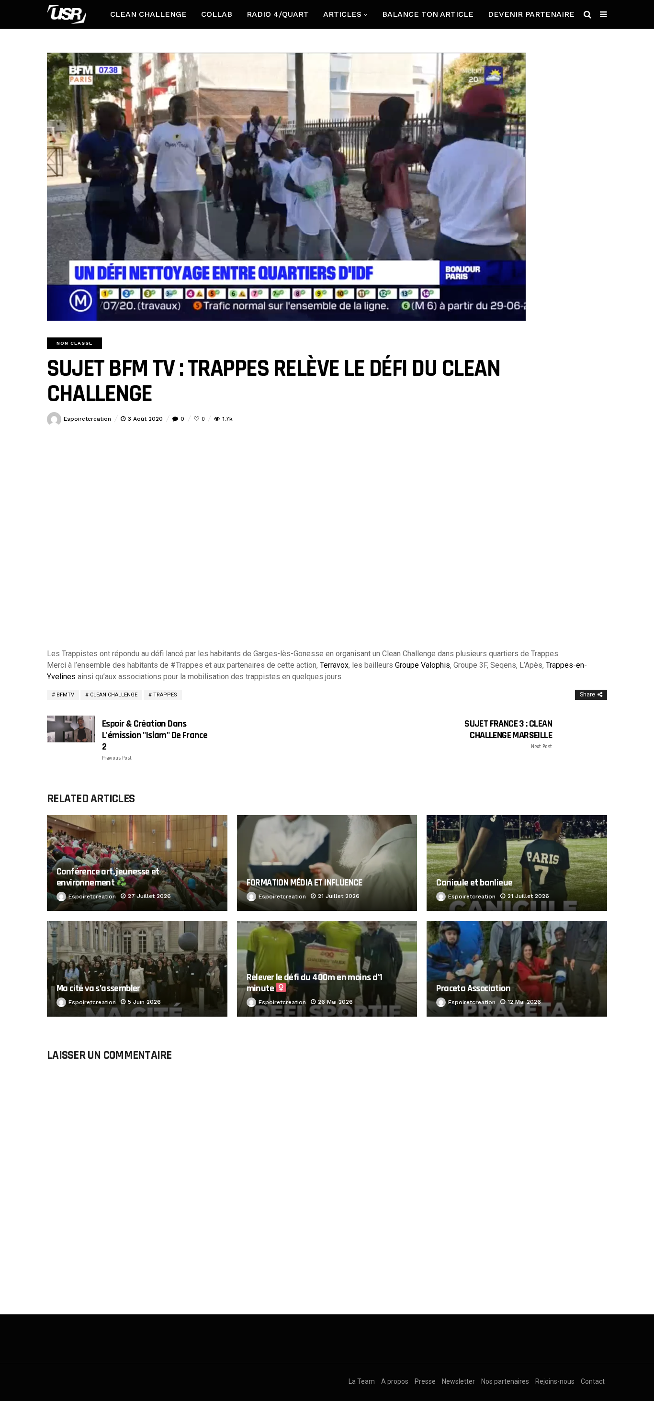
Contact (593, 1381)
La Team (362, 1381)
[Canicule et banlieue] (517, 863)
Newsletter (458, 1381)
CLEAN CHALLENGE (148, 14)
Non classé (74, 343)
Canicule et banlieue (474, 882)
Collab (216, 14)
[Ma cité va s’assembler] (137, 969)
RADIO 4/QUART (278, 14)
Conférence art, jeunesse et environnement (107, 877)
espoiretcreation (87, 418)
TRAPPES (165, 695)
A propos (394, 1381)
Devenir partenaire (531, 14)
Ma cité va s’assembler (98, 988)
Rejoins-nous (555, 1381)
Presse (425, 1381)
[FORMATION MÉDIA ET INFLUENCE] (327, 863)
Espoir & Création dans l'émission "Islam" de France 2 (154, 740)
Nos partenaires (505, 1381)
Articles (342, 14)
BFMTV (65, 695)
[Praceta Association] (517, 969)
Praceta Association (473, 988)
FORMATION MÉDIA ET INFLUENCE (304, 882)
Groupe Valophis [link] (422, 665)
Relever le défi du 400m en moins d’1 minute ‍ (314, 983)
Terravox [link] (334, 665)
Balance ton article (428, 14)
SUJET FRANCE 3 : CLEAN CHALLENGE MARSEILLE (508, 734)
